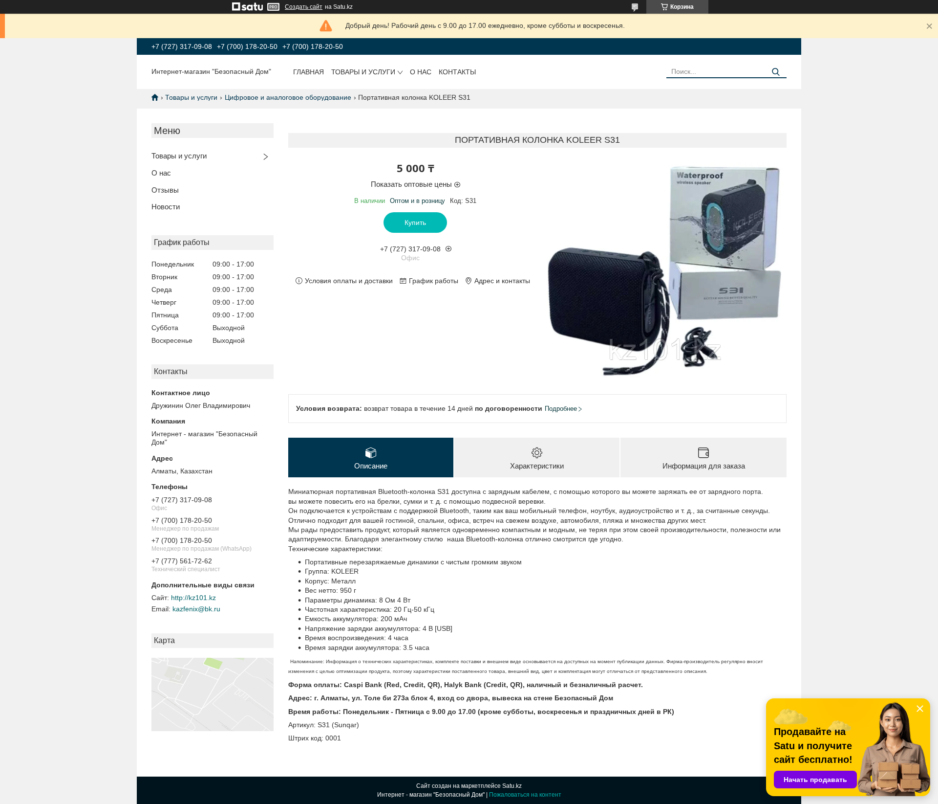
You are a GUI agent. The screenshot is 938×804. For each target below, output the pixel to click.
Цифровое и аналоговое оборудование (288, 97)
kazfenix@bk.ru (196, 609)
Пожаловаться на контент (525, 794)
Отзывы (165, 190)
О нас (420, 72)
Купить (415, 222)
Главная (308, 72)
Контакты (457, 72)
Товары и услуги (363, 72)
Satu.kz (512, 785)
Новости (165, 206)
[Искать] (776, 72)
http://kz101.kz (193, 598)
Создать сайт (303, 6)
